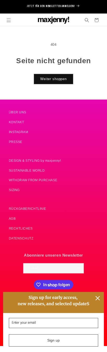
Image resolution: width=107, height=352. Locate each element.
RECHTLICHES (21, 228)
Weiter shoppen (53, 79)
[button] (9, 20)
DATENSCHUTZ (21, 238)
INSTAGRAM (18, 132)
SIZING (14, 190)
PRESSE (15, 142)
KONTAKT (16, 122)
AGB (12, 218)
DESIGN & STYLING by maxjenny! (35, 160)
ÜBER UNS (17, 112)
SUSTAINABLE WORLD (27, 170)
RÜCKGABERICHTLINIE (27, 208)
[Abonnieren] (79, 268)
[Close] (97, 298)
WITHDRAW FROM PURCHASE (33, 180)
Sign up (53, 340)
